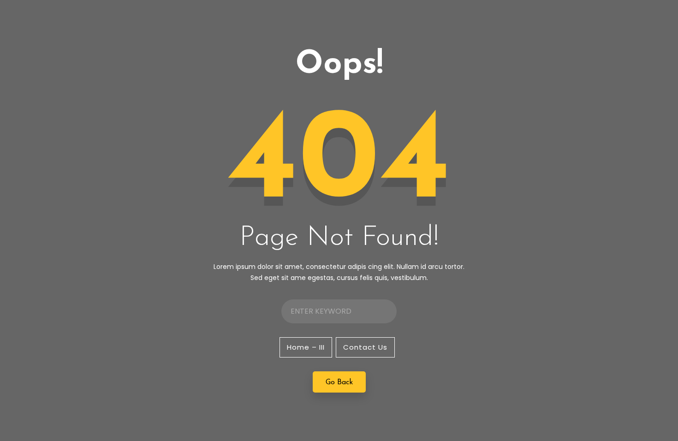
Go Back (339, 382)
